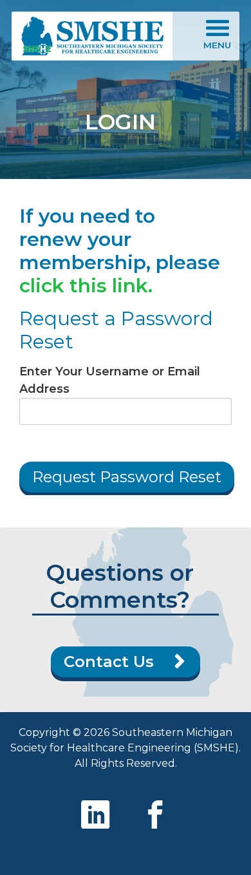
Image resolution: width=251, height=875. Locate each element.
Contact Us (109, 661)
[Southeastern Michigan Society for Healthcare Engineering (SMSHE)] (92, 36)
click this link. (86, 285)
